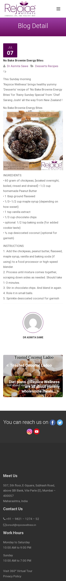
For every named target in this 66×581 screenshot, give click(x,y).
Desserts (41, 66)
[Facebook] (53, 422)
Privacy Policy (12, 576)
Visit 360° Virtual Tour (17, 571)
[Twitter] (60, 422)
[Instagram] (29, 431)
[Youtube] (37, 431)
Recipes (52, 66)
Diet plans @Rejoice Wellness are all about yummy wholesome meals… (34, 386)
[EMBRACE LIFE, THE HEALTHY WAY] (27, 9)
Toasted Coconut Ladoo (31, 365)
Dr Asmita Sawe (17, 66)
